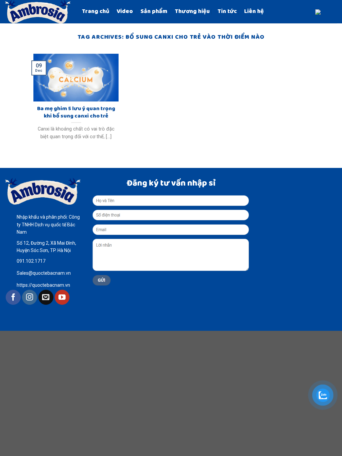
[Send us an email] (45, 297)
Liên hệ (254, 11)
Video (125, 11)
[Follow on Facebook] (13, 297)
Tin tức (227, 11)
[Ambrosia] (38, 11)
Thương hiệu (192, 11)
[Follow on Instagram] (29, 297)
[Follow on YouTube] (62, 297)
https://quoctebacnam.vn (43, 285)
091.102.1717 (31, 261)
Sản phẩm (154, 11)
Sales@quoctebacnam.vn (44, 273)
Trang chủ (95, 11)
